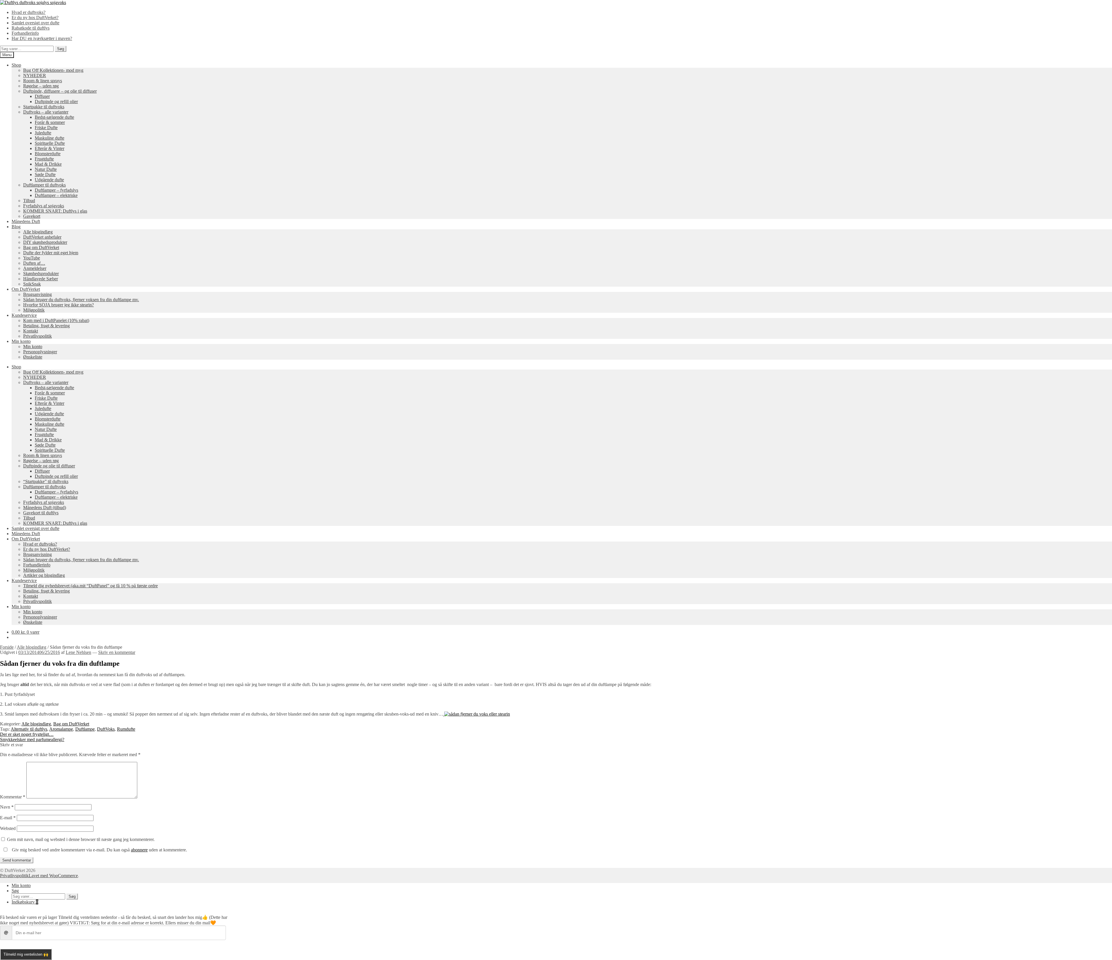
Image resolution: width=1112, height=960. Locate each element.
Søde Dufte (45, 174)
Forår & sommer (50, 122)
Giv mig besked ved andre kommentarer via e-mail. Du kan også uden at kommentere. (99, 849)
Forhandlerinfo (25, 33)
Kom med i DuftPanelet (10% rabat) (56, 320)
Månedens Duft (26, 221)
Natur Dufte (46, 169)
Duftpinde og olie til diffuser (49, 465)
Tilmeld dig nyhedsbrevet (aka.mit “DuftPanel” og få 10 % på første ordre (90, 585)
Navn (7, 806)
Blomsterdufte (48, 153)
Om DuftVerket (26, 289)
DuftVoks (106, 729)
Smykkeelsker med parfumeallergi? (32, 739)
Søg (60, 49)
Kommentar (12, 796)
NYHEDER (34, 75)
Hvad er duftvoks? (28, 12)
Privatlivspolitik (37, 336)
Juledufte (43, 132)
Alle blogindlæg (38, 231)
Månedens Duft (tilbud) (44, 507)
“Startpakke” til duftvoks (45, 481)
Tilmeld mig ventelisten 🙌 (25, 954)
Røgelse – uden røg (41, 85)
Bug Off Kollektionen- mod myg (53, 70)
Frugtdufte (44, 158)
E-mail (8, 817)
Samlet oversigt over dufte (35, 22)
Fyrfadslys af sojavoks (43, 205)
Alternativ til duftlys (29, 729)
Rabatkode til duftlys (31, 27)
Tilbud (29, 200)
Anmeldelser (34, 268)
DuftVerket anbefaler (42, 237)
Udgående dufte (49, 179)
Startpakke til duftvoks (43, 106)
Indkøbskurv (25, 901)
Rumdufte (126, 729)
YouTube (31, 257)
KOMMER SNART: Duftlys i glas (55, 211)
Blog (16, 226)
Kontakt (30, 330)
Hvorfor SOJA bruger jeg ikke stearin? (58, 304)
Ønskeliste (32, 356)
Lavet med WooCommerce (53, 875)
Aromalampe (61, 729)
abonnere (139, 849)
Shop (16, 65)
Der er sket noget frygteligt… (27, 734)
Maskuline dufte (49, 138)
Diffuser (42, 96)
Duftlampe (85, 729)
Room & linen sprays (42, 80)
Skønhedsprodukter (41, 273)
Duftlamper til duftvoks (44, 184)
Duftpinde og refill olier (56, 101)
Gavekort (31, 216)
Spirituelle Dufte (50, 143)
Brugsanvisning (37, 294)
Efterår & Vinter (49, 148)
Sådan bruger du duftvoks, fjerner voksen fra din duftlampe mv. (81, 299)
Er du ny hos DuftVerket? (35, 17)
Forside (7, 647)
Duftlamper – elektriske (56, 195)
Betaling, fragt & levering (46, 325)
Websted (8, 828)
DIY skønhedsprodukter (45, 242)
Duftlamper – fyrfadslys (56, 190)
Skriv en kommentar (116, 652)
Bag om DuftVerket (41, 247)
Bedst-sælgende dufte (54, 117)
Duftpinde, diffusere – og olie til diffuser (60, 91)
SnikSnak (32, 283)
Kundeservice (24, 315)
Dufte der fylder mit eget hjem (50, 252)
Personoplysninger (40, 351)
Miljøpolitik (34, 310)
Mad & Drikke (48, 164)
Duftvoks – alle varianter (45, 111)
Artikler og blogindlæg (44, 575)
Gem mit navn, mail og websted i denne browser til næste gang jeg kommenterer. (81, 839)
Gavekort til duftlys (40, 512)
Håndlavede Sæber (40, 278)
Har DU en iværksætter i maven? (42, 38)
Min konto (21, 341)
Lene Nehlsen (78, 652)
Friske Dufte (46, 127)
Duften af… (34, 263)
